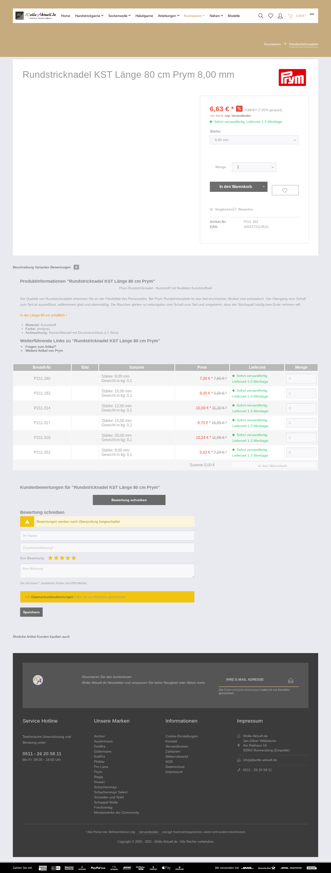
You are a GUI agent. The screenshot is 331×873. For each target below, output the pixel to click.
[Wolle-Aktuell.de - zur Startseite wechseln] (37, 15)
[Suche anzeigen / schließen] (261, 15)
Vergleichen (223, 209)
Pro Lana (101, 767)
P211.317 (42, 423)
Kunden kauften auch (53, 637)
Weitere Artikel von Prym (43, 350)
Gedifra (99, 746)
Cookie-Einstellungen (182, 736)
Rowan (99, 782)
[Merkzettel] (271, 15)
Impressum (174, 772)
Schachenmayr (105, 787)
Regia (98, 777)
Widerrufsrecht (177, 756)
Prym (98, 772)
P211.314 (42, 408)
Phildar (99, 762)
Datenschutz (175, 767)
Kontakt (171, 741)
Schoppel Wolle (106, 802)
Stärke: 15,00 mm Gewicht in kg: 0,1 (117, 423)
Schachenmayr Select (110, 792)
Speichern (31, 612)
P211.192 (42, 393)
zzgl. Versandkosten (238, 115)
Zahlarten (173, 751)
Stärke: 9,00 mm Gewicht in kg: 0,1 (117, 378)
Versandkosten (177, 746)
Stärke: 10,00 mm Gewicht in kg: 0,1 (117, 393)
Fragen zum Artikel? (40, 347)
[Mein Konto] (280, 15)
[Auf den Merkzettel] (285, 190)
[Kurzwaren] (194, 15)
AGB (169, 762)
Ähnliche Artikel (24, 637)
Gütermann (102, 751)
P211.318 (42, 438)
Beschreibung (23, 267)
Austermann (103, 741)
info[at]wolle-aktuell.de (260, 760)
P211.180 (42, 378)
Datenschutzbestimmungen (52, 597)
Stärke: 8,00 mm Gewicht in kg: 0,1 (117, 452)
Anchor (99, 736)
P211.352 (42, 452)
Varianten (42, 267)
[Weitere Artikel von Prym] (293, 77)
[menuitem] (66, 15)
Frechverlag (103, 807)
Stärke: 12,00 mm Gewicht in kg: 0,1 (117, 408)
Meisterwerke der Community (116, 812)
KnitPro (99, 756)
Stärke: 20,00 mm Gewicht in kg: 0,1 (117, 437)
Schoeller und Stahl (109, 797)
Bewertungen (63, 267)
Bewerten (245, 209)
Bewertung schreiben (129, 500)
